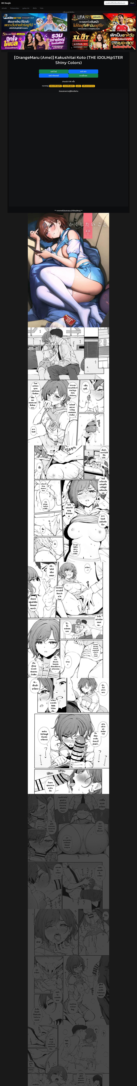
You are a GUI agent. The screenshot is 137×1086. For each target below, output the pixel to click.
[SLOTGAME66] (103, 40)
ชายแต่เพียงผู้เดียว (68, 86)
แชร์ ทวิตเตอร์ (54, 75)
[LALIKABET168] (34, 22)
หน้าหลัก (4, 8)
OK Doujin (6, 3)
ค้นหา (132, 3)
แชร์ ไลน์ (54, 71)
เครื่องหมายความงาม (88, 86)
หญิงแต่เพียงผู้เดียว (55, 86)
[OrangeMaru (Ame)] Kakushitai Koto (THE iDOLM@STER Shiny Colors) (68, 60)
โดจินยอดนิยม (14, 8)
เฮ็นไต (35, 8)
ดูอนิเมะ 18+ (25, 8)
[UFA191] (103, 22)
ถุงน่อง (78, 86)
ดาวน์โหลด (83, 75)
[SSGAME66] (34, 40)
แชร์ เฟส (83, 71)
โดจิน (41, 8)
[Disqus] (68, 122)
